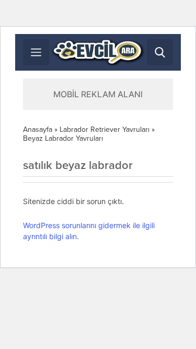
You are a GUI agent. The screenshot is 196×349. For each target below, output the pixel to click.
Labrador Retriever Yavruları (104, 129)
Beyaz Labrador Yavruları (63, 138)
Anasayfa (37, 129)
